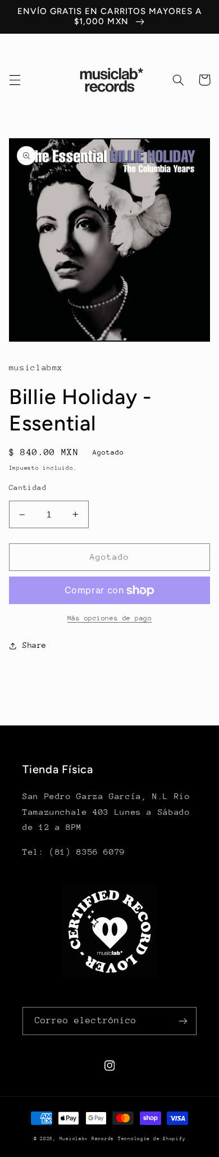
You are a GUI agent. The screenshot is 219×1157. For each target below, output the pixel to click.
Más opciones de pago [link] (109, 618)
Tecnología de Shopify (151, 1138)
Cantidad (28, 487)
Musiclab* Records (87, 1138)
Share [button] (34, 645)
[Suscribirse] (183, 1021)
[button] (15, 80)
